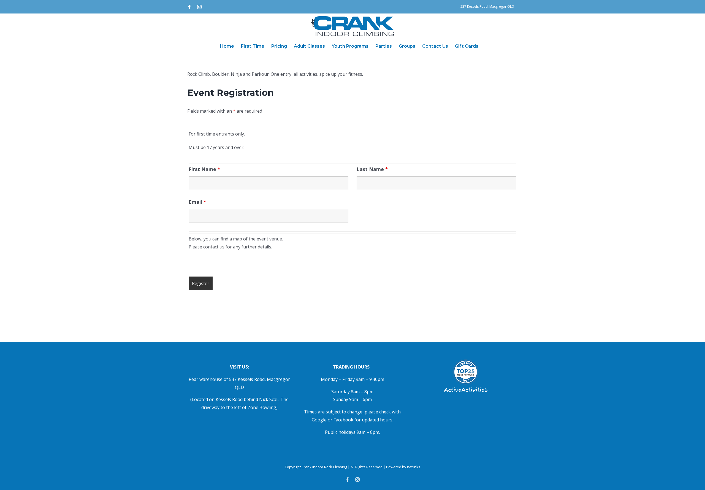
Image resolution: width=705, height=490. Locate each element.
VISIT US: (239, 367)
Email (197, 202)
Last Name (372, 169)
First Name (204, 169)
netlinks (413, 466)
